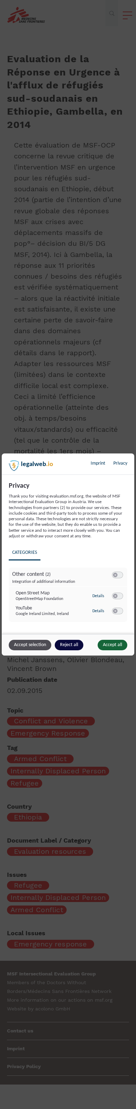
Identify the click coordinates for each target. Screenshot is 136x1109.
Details (98, 596)
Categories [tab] (24, 552)
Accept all (112, 644)
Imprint (98, 463)
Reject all (69, 644)
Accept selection (30, 644)
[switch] (117, 575)
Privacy (120, 463)
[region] (69, 557)
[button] (115, 575)
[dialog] (68, 554)
